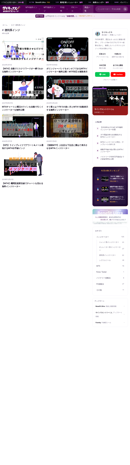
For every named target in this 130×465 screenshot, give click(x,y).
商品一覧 (87, 9)
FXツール (74, 9)
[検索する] (125, 9)
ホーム (5, 25)
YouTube (119, 74)
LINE (103, 74)
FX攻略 (62, 9)
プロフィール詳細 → (110, 80)
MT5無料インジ (49, 9)
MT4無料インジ (31, 9)
